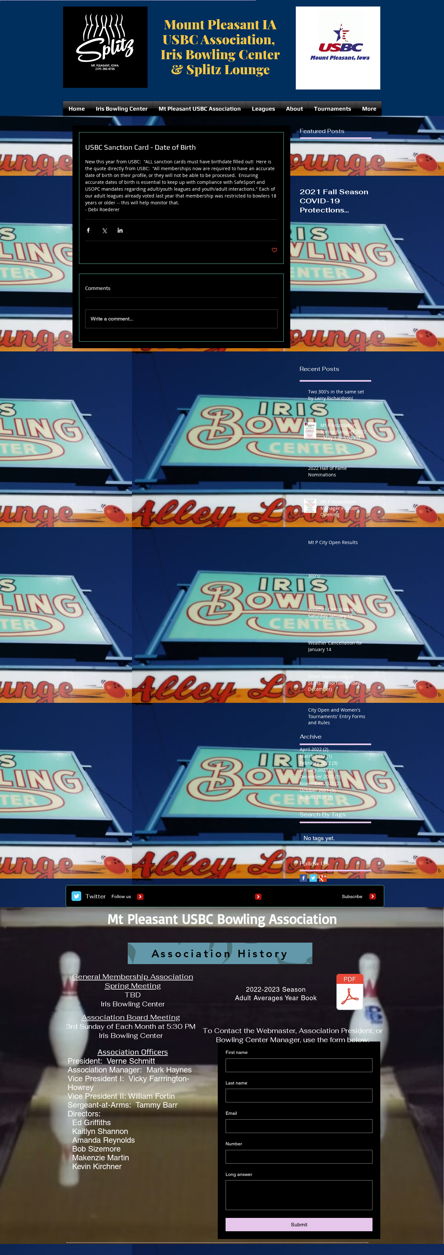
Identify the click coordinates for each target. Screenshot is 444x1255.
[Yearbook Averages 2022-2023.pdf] (350, 993)
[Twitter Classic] (76, 896)
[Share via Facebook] (88, 230)
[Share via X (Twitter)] (104, 230)
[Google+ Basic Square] (323, 878)
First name (237, 1052)
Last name (236, 1082)
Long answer (239, 1174)
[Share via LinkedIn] (120, 230)
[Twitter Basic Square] (313, 878)
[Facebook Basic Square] (303, 878)
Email (231, 1113)
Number (234, 1143)
